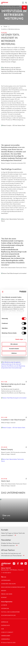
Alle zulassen (14, 344)
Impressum (4, 622)
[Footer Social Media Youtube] (22, 563)
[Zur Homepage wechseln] (4, 3)
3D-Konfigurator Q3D (8, 615)
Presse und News (6, 594)
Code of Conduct (7, 632)
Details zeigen (19, 339)
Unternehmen (5, 580)
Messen (3, 590)
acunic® (4, 605)
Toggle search (26, 3)
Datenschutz (5, 625)
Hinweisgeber (5, 635)
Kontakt (24, 7)
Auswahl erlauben (14, 348)
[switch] (24, 323)
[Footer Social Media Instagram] (14, 563)
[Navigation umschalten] (23, 3)
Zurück (5, 26)
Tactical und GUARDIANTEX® (10, 612)
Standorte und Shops (8, 584)
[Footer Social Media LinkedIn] (25, 563)
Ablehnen (14, 353)
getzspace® (5, 608)
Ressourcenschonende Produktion (13, 587)
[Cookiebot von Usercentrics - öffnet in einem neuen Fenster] (19, 292)
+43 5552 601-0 (6, 572)
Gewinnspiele (5, 639)
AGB (2, 629)
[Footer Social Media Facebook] (18, 563)
